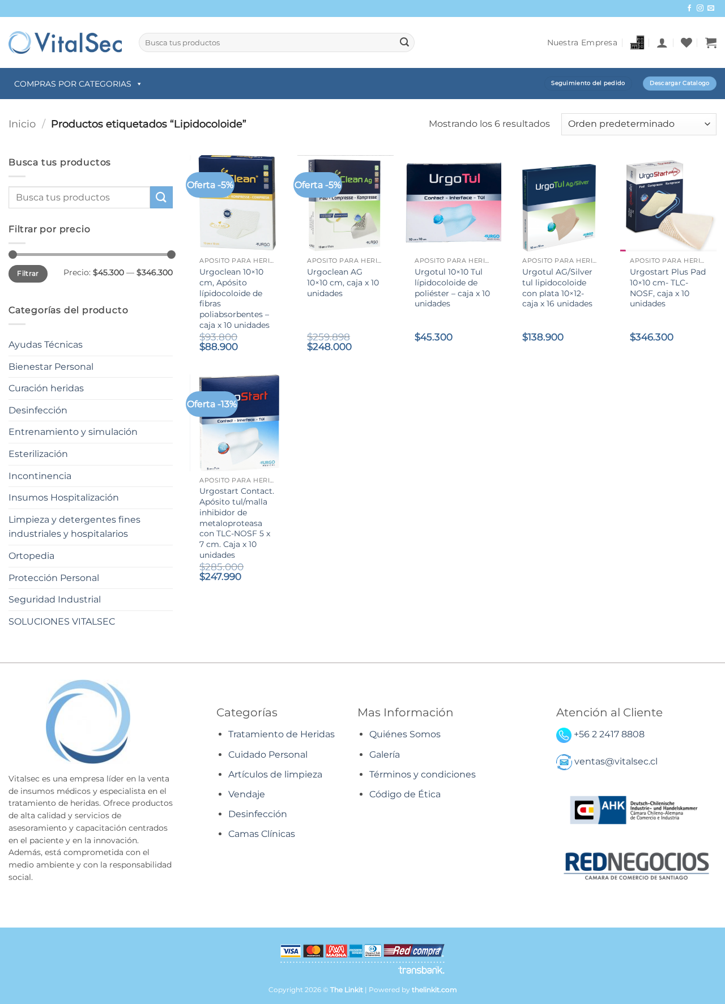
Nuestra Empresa (582, 42)
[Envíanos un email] (710, 8)
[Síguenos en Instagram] (700, 8)
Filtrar (28, 273)
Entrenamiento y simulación (73, 431)
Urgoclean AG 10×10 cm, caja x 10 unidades (343, 282)
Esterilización (38, 453)
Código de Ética (405, 794)
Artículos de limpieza (275, 774)
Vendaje (246, 794)
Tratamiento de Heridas (281, 734)
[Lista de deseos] (686, 42)
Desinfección (37, 410)
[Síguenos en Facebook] (689, 8)
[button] (662, 42)
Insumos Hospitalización (63, 497)
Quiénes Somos (405, 734)
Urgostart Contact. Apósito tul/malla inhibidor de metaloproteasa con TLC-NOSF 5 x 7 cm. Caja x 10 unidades (236, 522)
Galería (384, 754)
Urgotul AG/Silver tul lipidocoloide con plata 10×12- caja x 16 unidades (557, 288)
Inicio (22, 123)
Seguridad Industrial (54, 599)
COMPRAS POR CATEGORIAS (72, 84)
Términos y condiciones (422, 774)
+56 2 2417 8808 (609, 734)
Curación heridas (46, 388)
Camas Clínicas (261, 833)
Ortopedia (31, 555)
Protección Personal (53, 578)
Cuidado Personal (268, 754)
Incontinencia (39, 476)
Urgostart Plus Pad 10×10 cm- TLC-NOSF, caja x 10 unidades (668, 288)
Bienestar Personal (50, 366)
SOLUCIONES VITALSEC (61, 621)
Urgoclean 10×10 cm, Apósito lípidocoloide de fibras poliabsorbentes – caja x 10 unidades (234, 298)
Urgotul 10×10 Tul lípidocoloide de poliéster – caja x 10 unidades (452, 288)
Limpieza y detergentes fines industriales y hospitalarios (74, 527)
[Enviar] (404, 42)
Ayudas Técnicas (45, 344)
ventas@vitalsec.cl (616, 762)
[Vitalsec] (65, 42)
